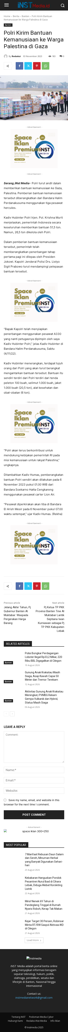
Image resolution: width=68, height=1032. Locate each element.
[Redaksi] (6, 56)
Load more (33, 940)
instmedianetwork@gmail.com (34, 997)
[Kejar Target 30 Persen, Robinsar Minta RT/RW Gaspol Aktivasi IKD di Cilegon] (13, 925)
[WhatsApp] (45, 66)
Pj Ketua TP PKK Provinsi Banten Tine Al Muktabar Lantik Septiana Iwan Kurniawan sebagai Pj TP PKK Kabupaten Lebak (50, 619)
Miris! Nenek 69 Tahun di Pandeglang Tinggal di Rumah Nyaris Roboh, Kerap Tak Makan (43, 905)
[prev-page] (6, 713)
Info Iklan (55, 1020)
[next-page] (12, 713)
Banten (25, 16)
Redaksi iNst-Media (36, 1020)
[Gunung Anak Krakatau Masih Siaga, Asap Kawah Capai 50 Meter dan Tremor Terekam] (13, 677)
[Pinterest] (37, 66)
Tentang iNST (19, 1016)
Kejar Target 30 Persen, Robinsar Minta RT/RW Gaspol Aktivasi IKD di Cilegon (44, 925)
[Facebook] (19, 66)
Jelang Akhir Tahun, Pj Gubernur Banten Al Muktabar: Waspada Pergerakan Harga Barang (17, 615)
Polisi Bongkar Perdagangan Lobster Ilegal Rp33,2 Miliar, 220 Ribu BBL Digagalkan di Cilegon (43, 657)
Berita (16, 16)
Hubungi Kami (15, 1020)
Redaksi (16, 56)
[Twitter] (28, 66)
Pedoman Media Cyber (41, 1016)
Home (7, 16)
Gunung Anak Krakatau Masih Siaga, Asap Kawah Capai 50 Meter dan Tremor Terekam (42, 676)
